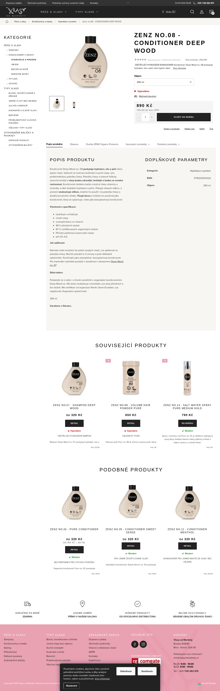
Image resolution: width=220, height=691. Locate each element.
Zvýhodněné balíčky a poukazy (18, 134)
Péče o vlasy (12, 45)
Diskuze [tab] (74, 144)
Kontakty (94, 2)
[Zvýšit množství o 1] (151, 117)
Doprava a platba (14, 2)
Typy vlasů (11, 88)
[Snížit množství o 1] (139, 117)
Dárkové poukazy (19, 140)
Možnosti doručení (147, 96)
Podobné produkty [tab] (167, 144)
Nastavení (71, 685)
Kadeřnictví (95, 660)
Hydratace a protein (23, 60)
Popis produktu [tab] (54, 144)
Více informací (102, 678)
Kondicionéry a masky (21, 55)
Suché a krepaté (18, 106)
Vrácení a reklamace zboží (102, 647)
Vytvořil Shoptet (208, 683)
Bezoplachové (19, 69)
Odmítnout (126, 671)
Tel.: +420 (186, 671)
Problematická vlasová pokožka (22, 121)
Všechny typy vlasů (20, 128)
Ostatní (13, 84)
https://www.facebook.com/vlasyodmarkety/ (134, 644)
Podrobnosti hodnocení (171, 60)
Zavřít (151, 128)
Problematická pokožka (58, 660)
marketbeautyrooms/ (143, 644)
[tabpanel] (74, 403)
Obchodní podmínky (37, 2)
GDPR (92, 652)
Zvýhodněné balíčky (21, 145)
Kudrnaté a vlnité (55, 652)
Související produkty (136, 144)
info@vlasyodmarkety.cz (186, 657)
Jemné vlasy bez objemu (23, 101)
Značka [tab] (102, 144)
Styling (13, 79)
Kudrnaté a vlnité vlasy (23, 110)
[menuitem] (54, 12)
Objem (14, 64)
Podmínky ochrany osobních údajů (68, 2)
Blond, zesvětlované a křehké (22, 94)
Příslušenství (10, 652)
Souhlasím (147, 671)
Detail (74, 423)
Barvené (14, 115)
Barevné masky (20, 74)
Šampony (14, 50)
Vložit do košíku (184, 117)
